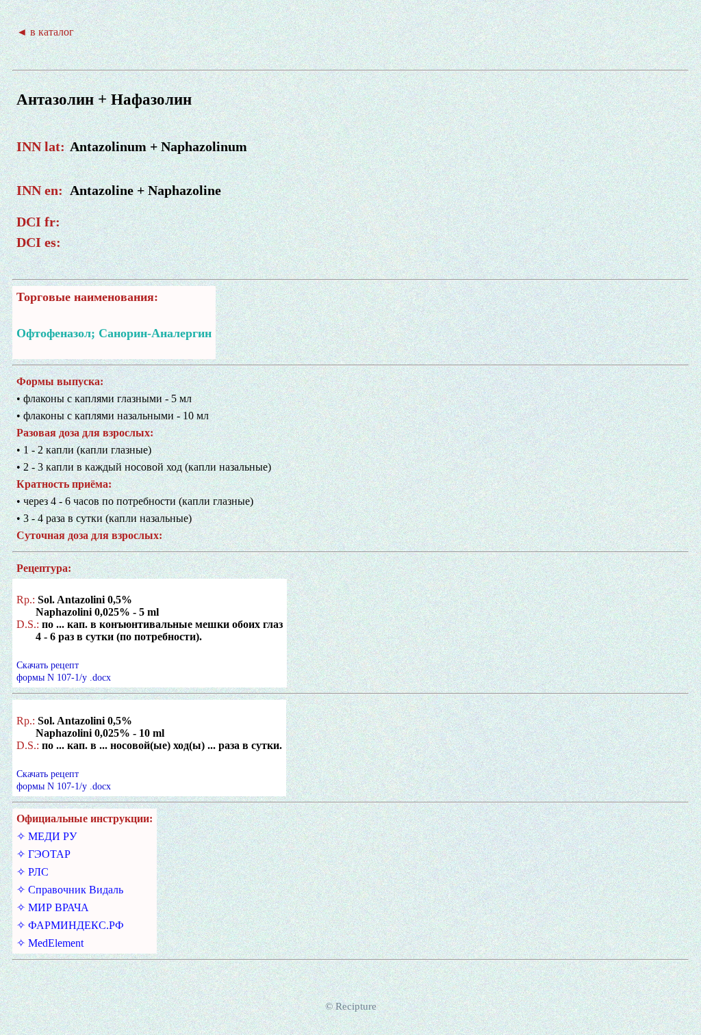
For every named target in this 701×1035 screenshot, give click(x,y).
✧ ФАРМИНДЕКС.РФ (70, 925)
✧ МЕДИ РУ (46, 836)
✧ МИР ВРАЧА (52, 907)
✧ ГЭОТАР (43, 854)
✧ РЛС (32, 872)
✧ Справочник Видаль (69, 889)
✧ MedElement (50, 943)
